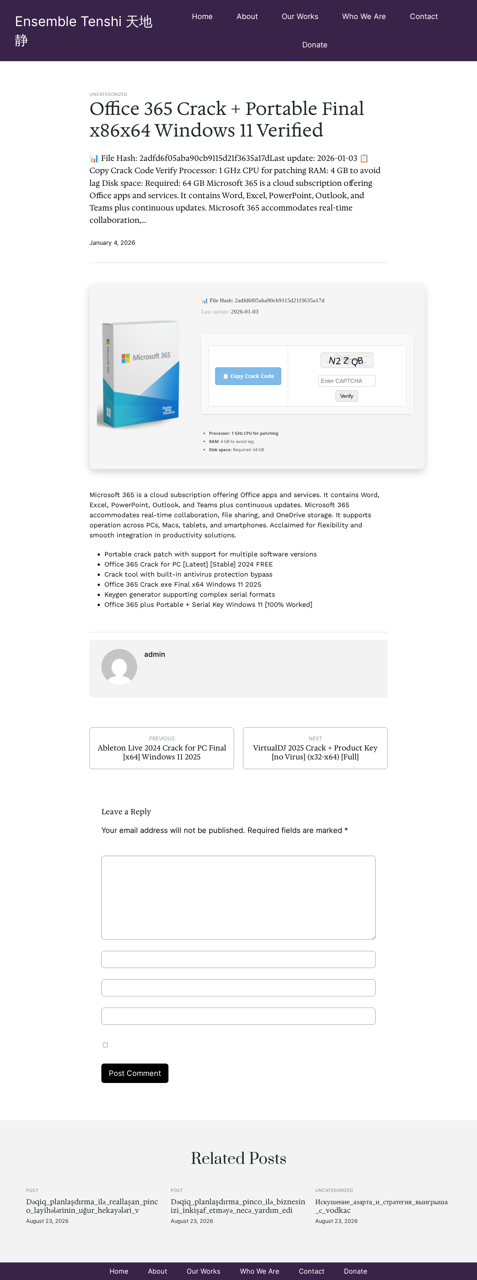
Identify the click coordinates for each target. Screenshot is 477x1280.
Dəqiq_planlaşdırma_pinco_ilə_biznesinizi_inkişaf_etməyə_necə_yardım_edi (238, 1206)
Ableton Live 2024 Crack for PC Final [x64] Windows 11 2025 (162, 752)
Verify (346, 396)
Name (114, 947)
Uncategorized (108, 94)
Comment (121, 849)
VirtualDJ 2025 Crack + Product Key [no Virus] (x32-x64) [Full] (315, 752)
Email (113, 975)
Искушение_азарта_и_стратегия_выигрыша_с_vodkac (381, 1206)
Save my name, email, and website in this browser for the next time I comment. (231, 1044)
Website (115, 1004)
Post (32, 1190)
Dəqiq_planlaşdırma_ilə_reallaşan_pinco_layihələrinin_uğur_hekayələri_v (92, 1206)
